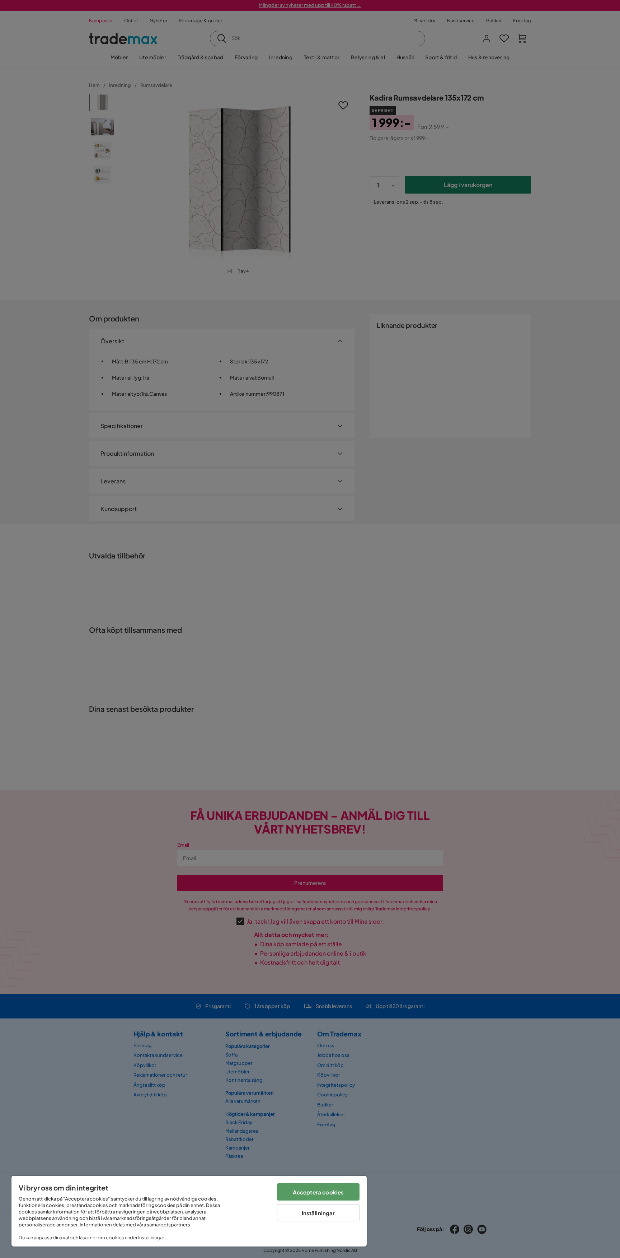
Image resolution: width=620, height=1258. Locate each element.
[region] (189, 1211)
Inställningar (318, 1213)
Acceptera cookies (318, 1192)
